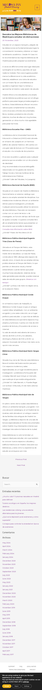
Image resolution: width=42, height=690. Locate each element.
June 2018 (6, 633)
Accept (7, 686)
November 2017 (8, 644)
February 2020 (8, 604)
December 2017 (8, 640)
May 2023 (6, 582)
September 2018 (9, 626)
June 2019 (6, 611)
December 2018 (8, 622)
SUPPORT (11, 666)
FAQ (20, 666)
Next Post (21, 465)
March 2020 (7, 600)
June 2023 (6, 579)
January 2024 (7, 557)
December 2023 (9, 561)
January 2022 (7, 586)
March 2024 (7, 550)
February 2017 (8, 654)
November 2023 (8, 564)
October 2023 (8, 568)
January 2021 (7, 589)
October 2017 (7, 647)
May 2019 (6, 615)
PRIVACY (32, 669)
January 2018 (7, 636)
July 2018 (6, 629)
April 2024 (6, 546)
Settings (26, 686)
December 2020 (9, 593)
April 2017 (6, 651)
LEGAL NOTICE (31, 666)
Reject (16, 686)
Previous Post (21, 459)
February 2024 (8, 553)
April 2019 (6, 618)
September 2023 (9, 571)
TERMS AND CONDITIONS (17, 669)
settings (26, 682)
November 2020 (9, 597)
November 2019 (8, 608)
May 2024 (6, 543)
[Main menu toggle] (37, 7)
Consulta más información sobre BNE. (17, 229)
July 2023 (6, 575)
